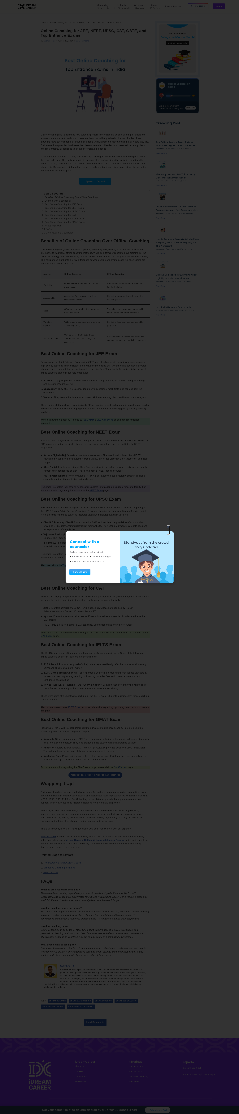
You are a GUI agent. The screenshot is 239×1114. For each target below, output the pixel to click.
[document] (119, 557)
